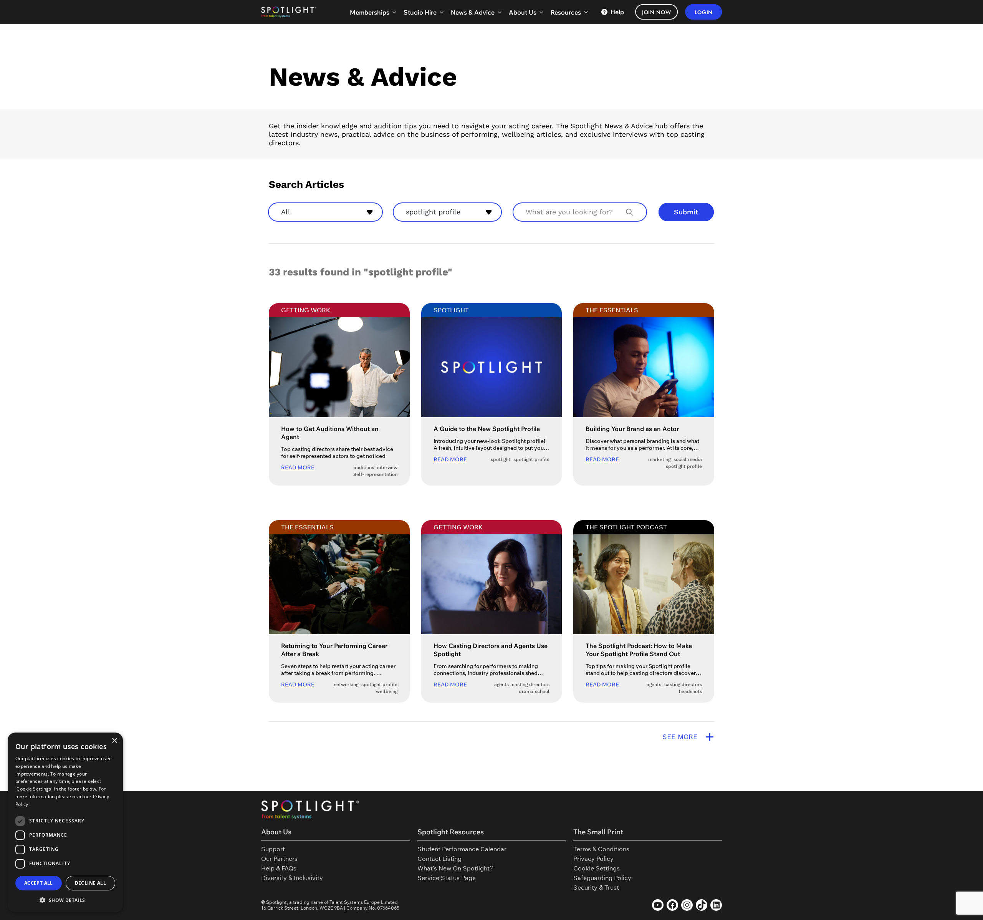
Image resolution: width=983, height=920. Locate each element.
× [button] (114, 741)
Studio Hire (420, 12)
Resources (566, 12)
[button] (65, 900)
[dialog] (65, 822)
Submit (686, 212)
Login (704, 12)
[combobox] (325, 212)
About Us (522, 12)
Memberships (369, 12)
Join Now (656, 12)
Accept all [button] (38, 883)
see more (688, 737)
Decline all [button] (90, 883)
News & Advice (473, 12)
